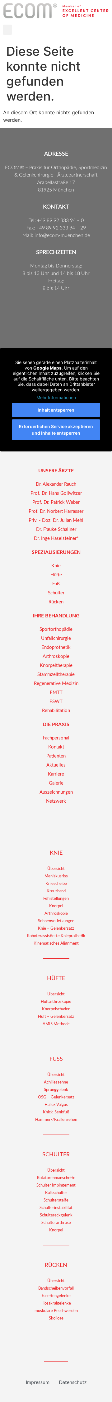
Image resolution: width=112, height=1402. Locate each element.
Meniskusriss (56, 876)
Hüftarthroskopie (56, 1002)
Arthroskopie (56, 914)
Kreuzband (56, 891)
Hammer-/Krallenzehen (56, 1120)
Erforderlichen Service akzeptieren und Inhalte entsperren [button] (56, 430)
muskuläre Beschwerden (56, 1311)
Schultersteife (56, 1200)
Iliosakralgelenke (56, 1303)
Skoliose (56, 1318)
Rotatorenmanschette (56, 1178)
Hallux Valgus (56, 1105)
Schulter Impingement (56, 1185)
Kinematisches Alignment (56, 944)
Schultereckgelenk (56, 1215)
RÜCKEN (56, 1265)
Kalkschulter (56, 1193)
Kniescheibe (56, 884)
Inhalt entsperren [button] (56, 410)
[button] (7, 30)
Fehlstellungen (56, 899)
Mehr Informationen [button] (56, 397)
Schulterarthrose (56, 1223)
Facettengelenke (56, 1296)
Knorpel (56, 906)
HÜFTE (56, 978)
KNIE (56, 853)
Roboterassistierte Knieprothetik (56, 936)
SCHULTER (56, 1155)
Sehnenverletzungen (56, 921)
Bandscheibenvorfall (56, 1288)
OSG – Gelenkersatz (56, 1097)
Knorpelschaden (56, 1009)
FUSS (56, 1059)
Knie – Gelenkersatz (56, 929)
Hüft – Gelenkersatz (56, 1017)
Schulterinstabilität (56, 1208)
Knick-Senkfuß (56, 1112)
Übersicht (56, 869)
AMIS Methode (56, 1024)
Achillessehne (56, 1082)
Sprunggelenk (56, 1090)
